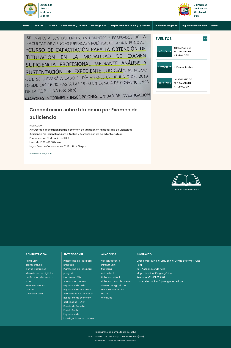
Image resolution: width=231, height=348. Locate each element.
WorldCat (106, 297)
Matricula (106, 269)
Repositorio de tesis (74, 285)
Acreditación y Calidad (74, 25)
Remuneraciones (35, 285)
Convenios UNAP (35, 293)
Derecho (52, 25)
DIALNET (105, 293)
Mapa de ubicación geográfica (154, 273)
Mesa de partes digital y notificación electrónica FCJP (39, 277)
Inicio (26, 25)
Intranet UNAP (108, 264)
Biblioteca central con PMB (116, 281)
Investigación (98, 25)
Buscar (215, 25)
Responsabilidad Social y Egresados (130, 25)
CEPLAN (30, 289)
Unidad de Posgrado (166, 25)
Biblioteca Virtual (110, 277)
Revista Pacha (71, 310)
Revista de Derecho (74, 306)
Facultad (38, 25)
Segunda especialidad (194, 25)
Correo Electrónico (36, 269)
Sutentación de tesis (74, 281)
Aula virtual (107, 273)
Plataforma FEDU (72, 277)
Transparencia (34, 264)
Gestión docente (110, 260)
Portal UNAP (32, 260)
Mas (205, 39)
